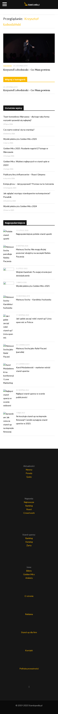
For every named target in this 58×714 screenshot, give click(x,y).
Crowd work (29, 513)
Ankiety (29, 578)
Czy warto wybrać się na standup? (19, 129)
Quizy (29, 477)
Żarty (29, 545)
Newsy (29, 469)
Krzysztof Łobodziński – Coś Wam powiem (26, 69)
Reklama (29, 614)
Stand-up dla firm (29, 632)
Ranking (29, 505)
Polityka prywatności (29, 668)
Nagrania (7, 66)
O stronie (29, 596)
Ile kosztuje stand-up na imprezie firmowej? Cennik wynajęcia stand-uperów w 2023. (32, 420)
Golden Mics (29, 574)
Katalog (29, 542)
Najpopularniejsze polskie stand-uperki (34, 234)
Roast (29, 509)
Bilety (29, 570)
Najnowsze (29, 502)
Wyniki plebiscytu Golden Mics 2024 (20, 206)
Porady (29, 473)
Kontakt (29, 650)
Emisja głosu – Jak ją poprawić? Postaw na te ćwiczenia (28, 184)
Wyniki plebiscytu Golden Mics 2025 (20, 139)
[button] (5, 4)
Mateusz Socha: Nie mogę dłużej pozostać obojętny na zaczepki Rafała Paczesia (33, 253)
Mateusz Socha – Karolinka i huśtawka (33, 299)
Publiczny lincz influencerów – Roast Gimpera (24, 174)
